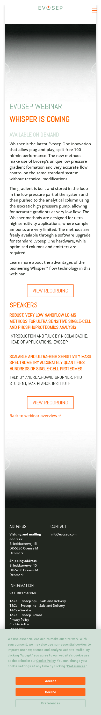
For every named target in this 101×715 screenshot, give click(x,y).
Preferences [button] (76, 666)
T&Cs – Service (20, 610)
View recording (50, 290)
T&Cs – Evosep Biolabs (26, 615)
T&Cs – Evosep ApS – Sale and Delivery (38, 601)
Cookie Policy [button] (45, 661)
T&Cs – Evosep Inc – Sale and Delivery (37, 605)
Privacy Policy (19, 619)
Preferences (50, 703)
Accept (50, 681)
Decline (50, 692)
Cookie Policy (19, 624)
